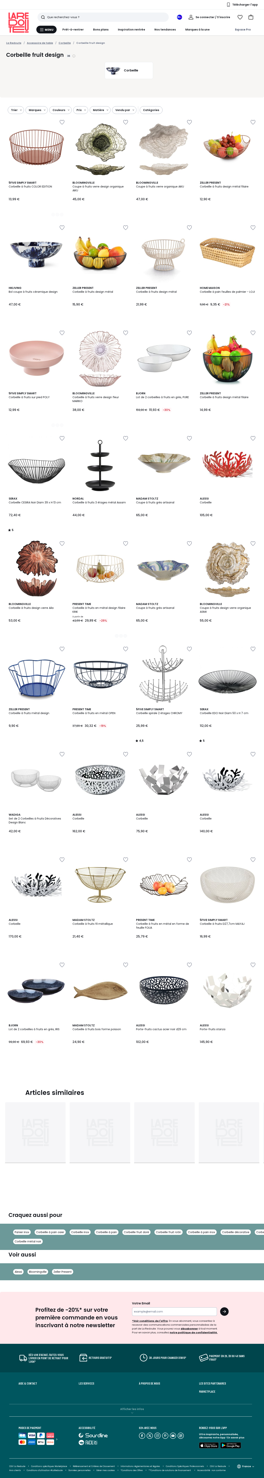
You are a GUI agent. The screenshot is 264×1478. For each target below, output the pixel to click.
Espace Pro (243, 29)
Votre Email (141, 1303)
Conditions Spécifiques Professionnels (185, 1466)
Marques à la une (197, 29)
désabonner (189, 1328)
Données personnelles (79, 1470)
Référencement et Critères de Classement (94, 1466)
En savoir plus (235, 1437)
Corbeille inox (80, 1232)
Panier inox (22, 1232)
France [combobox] (246, 1466)
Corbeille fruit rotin (168, 1232)
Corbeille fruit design (90, 43)
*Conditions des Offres (132, 1470)
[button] (250, 17)
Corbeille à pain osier (50, 1232)
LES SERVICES (86, 1383)
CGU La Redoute (218, 1466)
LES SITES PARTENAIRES (212, 1383)
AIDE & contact (28, 1383)
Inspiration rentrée (131, 29)
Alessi (18, 1272)
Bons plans (101, 29)
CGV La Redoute (17, 1466)
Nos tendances (165, 29)
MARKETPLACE (207, 1391)
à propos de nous (149, 1383)
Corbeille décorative (235, 1232)
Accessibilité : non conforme (211, 1470)
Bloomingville (38, 1272)
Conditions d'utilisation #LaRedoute (45, 1470)
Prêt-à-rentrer (73, 29)
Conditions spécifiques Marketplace (49, 1466)
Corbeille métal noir (28, 1241)
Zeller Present (63, 1272)
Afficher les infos (132, 1409)
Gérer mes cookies (105, 1470)
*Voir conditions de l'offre (150, 1321)
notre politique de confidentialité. (194, 1332)
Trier (14, 110)
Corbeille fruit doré (136, 1232)
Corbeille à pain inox (201, 1232)
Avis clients (15, 1470)
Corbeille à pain (106, 1232)
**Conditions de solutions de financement (170, 1470)
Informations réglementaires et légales (140, 1466)
